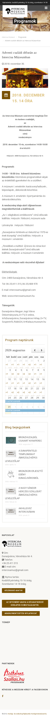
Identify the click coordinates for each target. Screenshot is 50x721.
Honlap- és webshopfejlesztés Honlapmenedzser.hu (27, 714)
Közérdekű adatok (14, 590)
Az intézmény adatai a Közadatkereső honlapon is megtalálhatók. (24, 603)
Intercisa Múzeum (8, 37)
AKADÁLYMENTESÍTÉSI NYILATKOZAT (21, 613)
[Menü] (46, 8)
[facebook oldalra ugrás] (2, 696)
